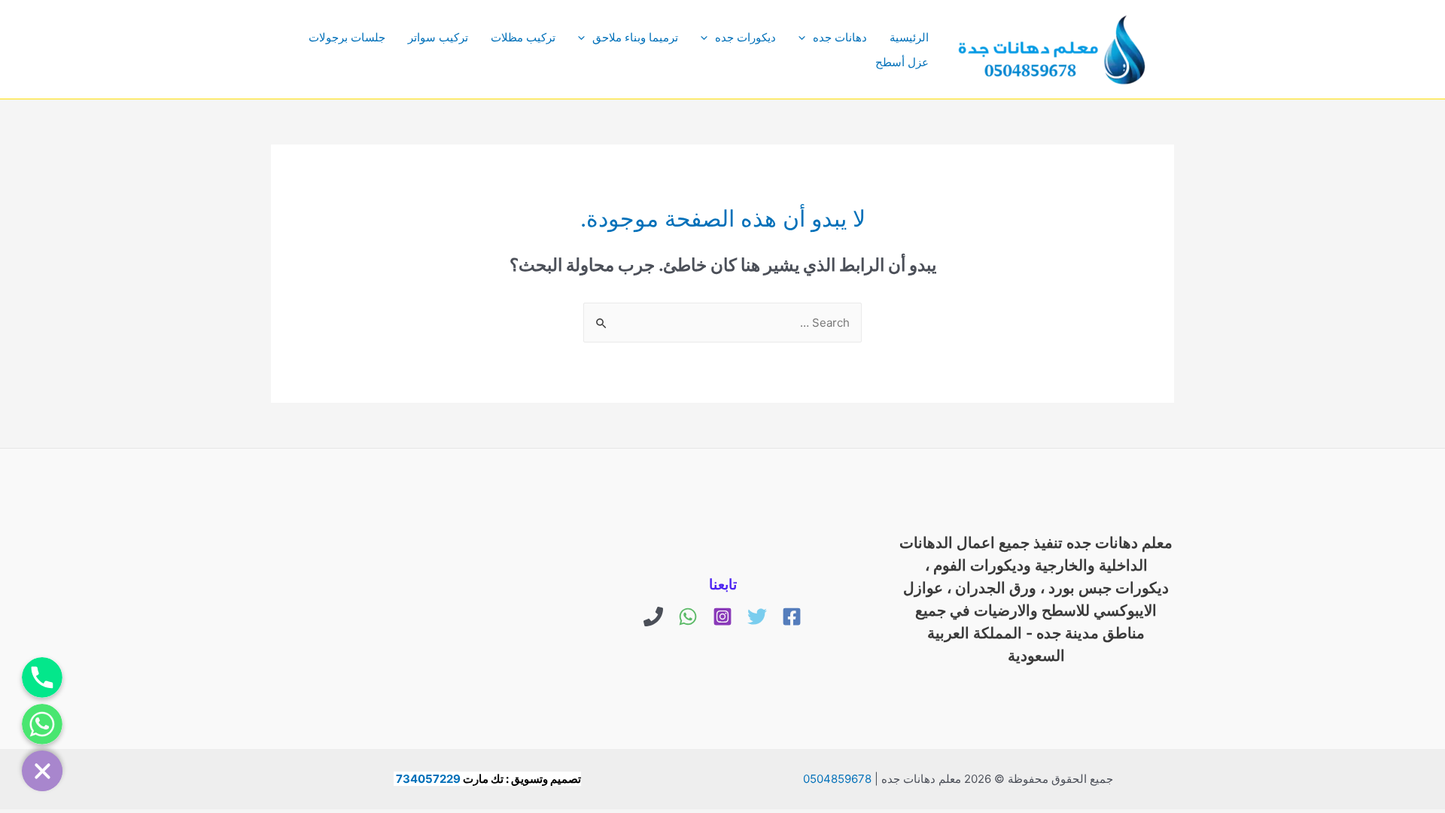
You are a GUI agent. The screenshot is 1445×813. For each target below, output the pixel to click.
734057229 (428, 779)
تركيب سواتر (438, 37)
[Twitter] (757, 616)
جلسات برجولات (347, 37)
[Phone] (653, 616)
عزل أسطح (902, 62)
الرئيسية (909, 37)
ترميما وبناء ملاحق (635, 37)
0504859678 (837, 779)
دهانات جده (840, 37)
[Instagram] (722, 616)
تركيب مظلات (523, 37)
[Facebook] (792, 616)
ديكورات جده (745, 37)
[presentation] (806, 37)
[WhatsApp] (688, 616)
